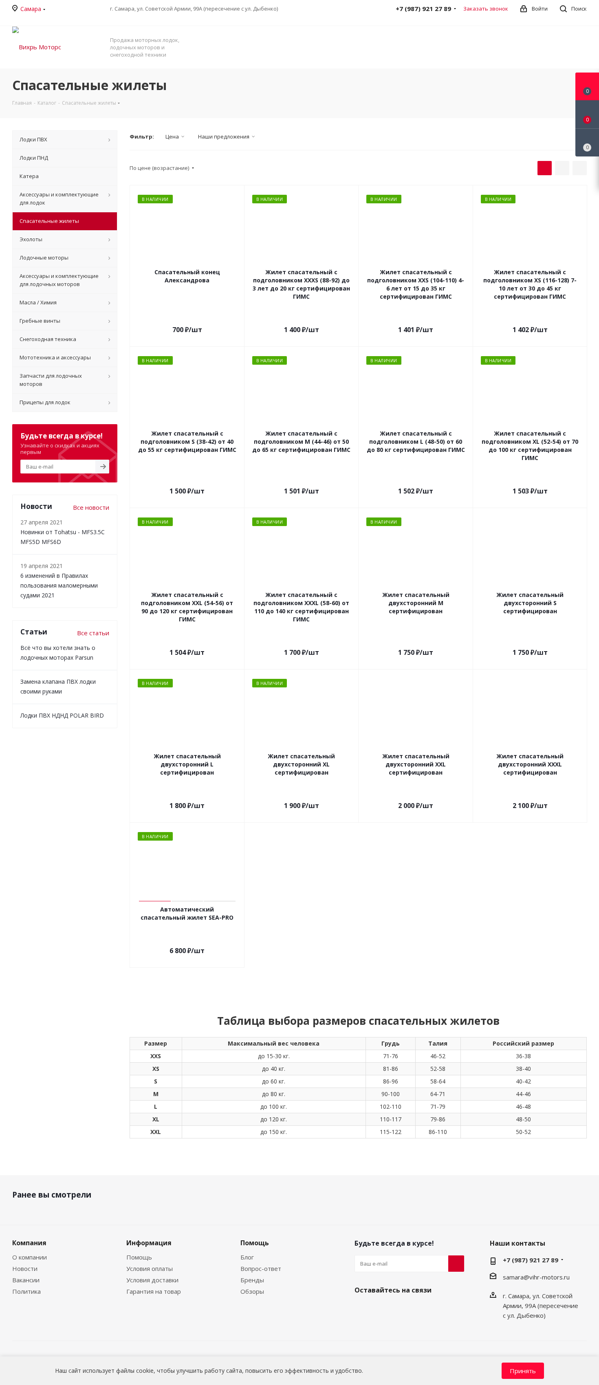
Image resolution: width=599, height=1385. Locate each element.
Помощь (139, 1257)
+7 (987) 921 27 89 (530, 1260)
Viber (383, 1309)
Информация (149, 1242)
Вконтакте (363, 1309)
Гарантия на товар (153, 1291)
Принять (523, 1371)
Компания (29, 1242)
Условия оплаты (149, 1268)
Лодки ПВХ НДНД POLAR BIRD (62, 715)
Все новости (91, 507)
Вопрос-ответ (260, 1268)
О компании (29, 1257)
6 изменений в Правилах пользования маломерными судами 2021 (59, 585)
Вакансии (26, 1280)
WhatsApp (403, 1309)
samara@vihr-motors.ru (536, 1277)
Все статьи (93, 633)
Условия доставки (152, 1280)
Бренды (252, 1280)
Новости (24, 1268)
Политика (26, 1291)
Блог (247, 1257)
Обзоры (252, 1291)
